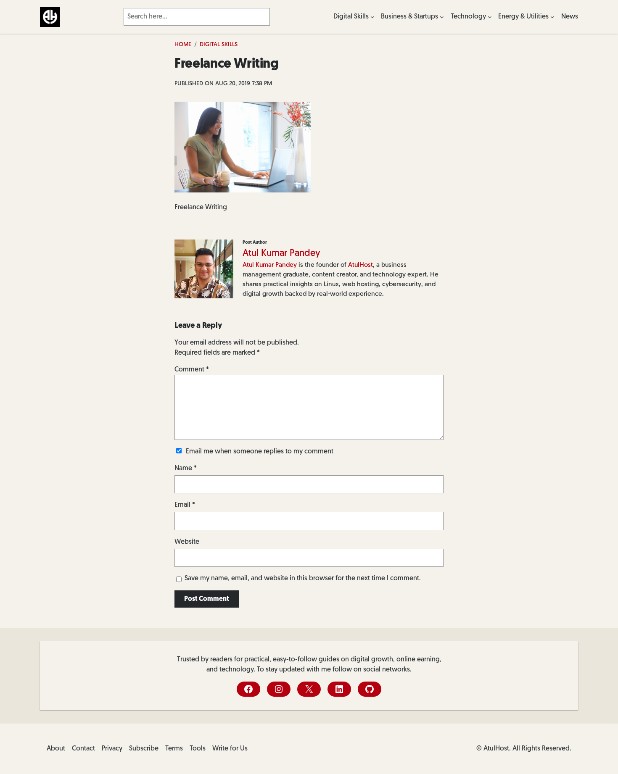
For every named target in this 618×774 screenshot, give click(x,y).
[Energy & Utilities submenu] (552, 17)
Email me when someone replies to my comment (259, 451)
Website (186, 542)
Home (182, 45)
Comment (191, 369)
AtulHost (360, 265)
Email (184, 505)
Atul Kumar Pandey (281, 253)
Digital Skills (219, 45)
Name (185, 468)
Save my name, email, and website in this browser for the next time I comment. (303, 578)
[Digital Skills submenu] (372, 17)
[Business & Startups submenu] (442, 17)
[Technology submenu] (490, 17)
